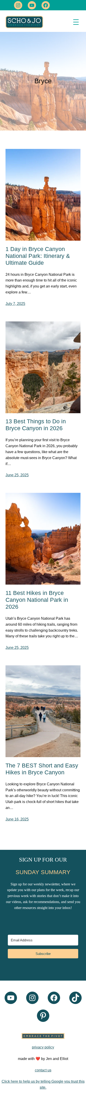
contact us (43, 1070)
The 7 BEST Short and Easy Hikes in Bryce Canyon (42, 768)
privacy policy (43, 1047)
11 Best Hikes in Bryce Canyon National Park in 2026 (37, 600)
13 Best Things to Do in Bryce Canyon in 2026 (36, 424)
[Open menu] (75, 22)
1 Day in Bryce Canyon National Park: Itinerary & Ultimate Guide (38, 256)
